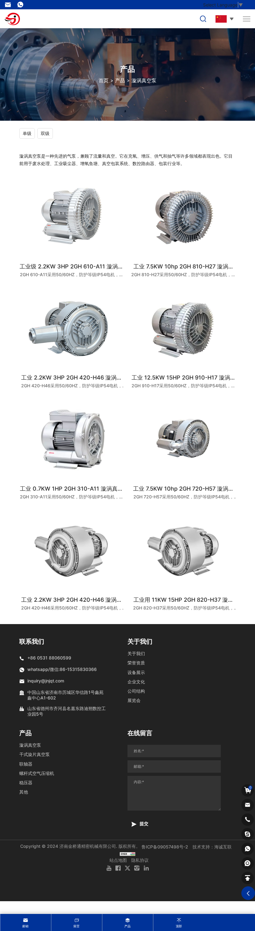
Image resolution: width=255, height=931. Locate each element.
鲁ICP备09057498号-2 (164, 847)
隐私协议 (140, 860)
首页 (104, 80)
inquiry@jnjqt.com (9, 4)
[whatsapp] (247, 849)
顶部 (179, 926)
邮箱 (25, 926)
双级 (45, 133)
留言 (76, 926)
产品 (120, 80)
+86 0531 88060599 (49, 658)
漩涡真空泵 (144, 80)
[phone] (247, 819)
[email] (247, 805)
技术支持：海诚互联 (212, 847)
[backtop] (247, 878)
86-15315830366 (21, 4)
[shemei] (247, 863)
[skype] (247, 834)
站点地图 (118, 860)
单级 (27, 133)
